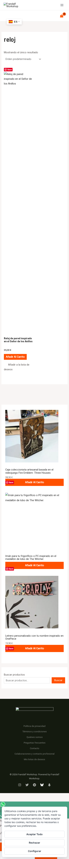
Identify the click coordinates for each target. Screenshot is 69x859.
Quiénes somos (35, 737)
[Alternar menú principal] (61, 5)
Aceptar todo (34, 834)
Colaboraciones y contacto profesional (34, 753)
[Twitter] (27, 784)
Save (11, 482)
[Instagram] (19, 784)
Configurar (34, 851)
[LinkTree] (49, 784)
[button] (18, 367)
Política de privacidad (34, 726)
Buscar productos (14, 674)
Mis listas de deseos (34, 759)
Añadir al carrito (34, 482)
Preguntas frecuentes (34, 742)
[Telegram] (34, 784)
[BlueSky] (42, 784)
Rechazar (34, 842)
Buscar (58, 680)
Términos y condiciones (34, 731)
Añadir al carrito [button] (15, 356)
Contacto (34, 748)
